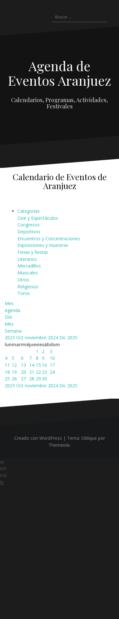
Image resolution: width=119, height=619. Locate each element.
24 (52, 372)
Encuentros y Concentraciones (48, 239)
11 (7, 365)
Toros (23, 293)
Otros (23, 280)
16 (44, 365)
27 (23, 379)
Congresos (28, 225)
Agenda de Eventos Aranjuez (59, 73)
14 (31, 365)
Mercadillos (29, 266)
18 (7, 372)
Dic (63, 337)
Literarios (27, 259)
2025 (72, 337)
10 (52, 358)
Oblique (89, 438)
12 (14, 365)
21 (31, 372)
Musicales (27, 273)
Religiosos (27, 287)
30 (44, 379)
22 (38, 372)
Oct (20, 337)
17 (52, 365)
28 (31, 379)
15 (38, 365)
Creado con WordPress (38, 438)
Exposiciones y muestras (42, 245)
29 (38, 379)
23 (44, 372)
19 (14, 372)
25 (7, 379)
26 (14, 379)
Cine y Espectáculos (37, 218)
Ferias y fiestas (32, 252)
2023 (10, 337)
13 (23, 365)
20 (23, 372)
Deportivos (28, 232)
